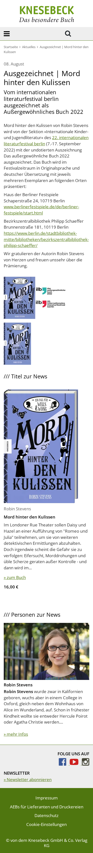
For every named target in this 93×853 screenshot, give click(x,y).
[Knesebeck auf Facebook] (64, 763)
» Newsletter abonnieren (28, 779)
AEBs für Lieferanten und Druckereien (46, 807)
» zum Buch (15, 577)
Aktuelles (28, 47)
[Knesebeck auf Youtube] (76, 763)
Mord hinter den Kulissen (29, 517)
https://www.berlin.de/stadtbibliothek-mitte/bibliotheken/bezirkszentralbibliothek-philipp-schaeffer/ (46, 239)
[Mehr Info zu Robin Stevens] (46, 651)
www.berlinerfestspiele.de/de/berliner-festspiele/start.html (41, 210)
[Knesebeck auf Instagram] (85, 763)
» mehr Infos (16, 734)
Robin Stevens (17, 509)
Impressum (46, 798)
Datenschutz (46, 815)
